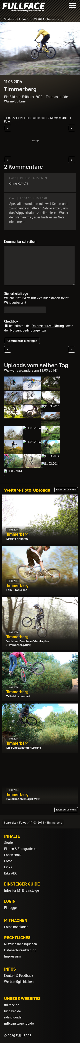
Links (8, 867)
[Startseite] (24, 10)
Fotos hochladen (16, 927)
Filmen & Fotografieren (20, 849)
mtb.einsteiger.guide (19, 1023)
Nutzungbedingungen (25, 330)
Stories (9, 843)
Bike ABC (10, 873)
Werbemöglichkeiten (19, 982)
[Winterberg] (13, 475)
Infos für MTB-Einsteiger (22, 890)
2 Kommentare (57, 117)
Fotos (22, 19)
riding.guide (12, 1017)
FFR (24, 117)
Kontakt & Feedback (18, 976)
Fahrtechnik (12, 855)
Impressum (12, 956)
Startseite (10, 19)
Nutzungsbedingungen (20, 944)
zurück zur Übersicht (66, 489)
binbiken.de (12, 1011)
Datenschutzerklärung (48, 326)
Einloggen (11, 908)
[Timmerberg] (13, 388)
